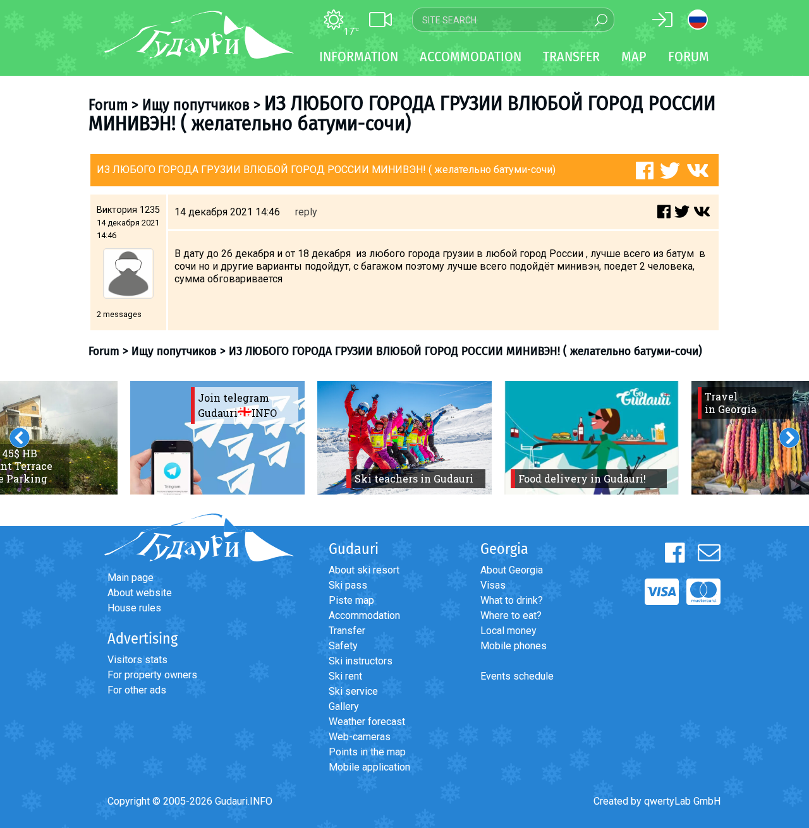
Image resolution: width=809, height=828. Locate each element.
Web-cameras (360, 737)
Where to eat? (511, 615)
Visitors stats (137, 660)
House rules (134, 608)
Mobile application (369, 767)
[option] (217, 438)
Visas (493, 585)
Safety (343, 646)
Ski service (353, 691)
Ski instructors (360, 661)
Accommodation (364, 615)
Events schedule (517, 676)
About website (139, 593)
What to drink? (511, 600)
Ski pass (348, 585)
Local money (508, 631)
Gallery (344, 706)
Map (634, 56)
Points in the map (367, 752)
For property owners (152, 675)
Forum (688, 56)
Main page (130, 578)
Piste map (351, 600)
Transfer (347, 631)
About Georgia (511, 570)
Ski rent (345, 676)
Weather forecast (367, 722)
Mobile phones (513, 646)
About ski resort (364, 570)
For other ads (136, 690)
